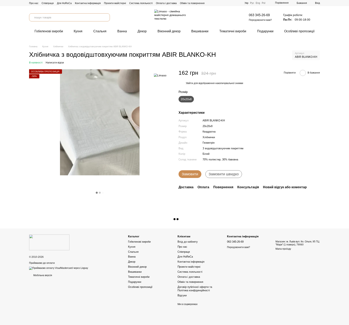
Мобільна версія (42, 275)
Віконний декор (169, 31)
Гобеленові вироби (49, 31)
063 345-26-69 (259, 15)
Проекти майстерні (115, 3)
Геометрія (208, 142)
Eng (258, 3)
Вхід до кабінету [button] (188, 241)
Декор (142, 31)
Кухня (78, 31)
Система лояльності (141, 3)
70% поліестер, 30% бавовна (220, 159)
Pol (263, 3)
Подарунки (265, 31)
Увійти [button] (189, 83)
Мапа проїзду (283, 248)
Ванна (122, 31)
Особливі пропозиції (299, 31)
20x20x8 (207, 126)
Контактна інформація (88, 3)
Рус (252, 3)
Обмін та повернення (192, 3)
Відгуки (182, 295)
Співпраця (48, 3)
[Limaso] (160, 75)
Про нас (33, 3)
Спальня (99, 31)
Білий (206, 154)
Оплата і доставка (166, 3)
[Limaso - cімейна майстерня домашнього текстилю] (49, 242)
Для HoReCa (64, 3)
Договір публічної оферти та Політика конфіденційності (195, 288)
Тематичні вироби (232, 31)
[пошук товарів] (106, 17)
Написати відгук (55, 62)
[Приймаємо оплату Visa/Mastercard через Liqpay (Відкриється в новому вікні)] (58, 268)
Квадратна (209, 131)
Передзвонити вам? (260, 20)
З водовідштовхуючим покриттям (223, 148)
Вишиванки (199, 31)
